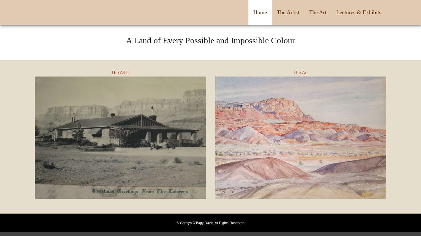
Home (260, 12)
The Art (317, 12)
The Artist (288, 12)
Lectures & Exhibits (358, 12)
